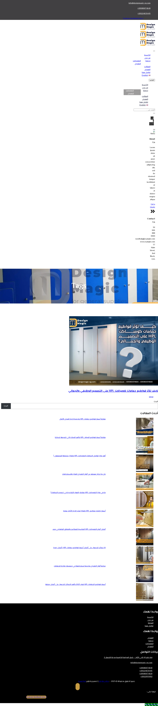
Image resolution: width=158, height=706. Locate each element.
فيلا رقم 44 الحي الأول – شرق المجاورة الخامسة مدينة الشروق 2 (128, 657)
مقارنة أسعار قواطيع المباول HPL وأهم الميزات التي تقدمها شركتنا (80, 437)
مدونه (151, 396)
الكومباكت (137, 61)
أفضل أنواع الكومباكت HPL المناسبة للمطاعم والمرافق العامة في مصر (79, 529)
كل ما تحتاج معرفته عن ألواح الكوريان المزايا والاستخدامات (84, 474)
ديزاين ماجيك (104, 681)
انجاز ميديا (82, 681)
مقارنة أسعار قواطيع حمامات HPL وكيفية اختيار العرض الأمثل (82, 419)
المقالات (147, 66)
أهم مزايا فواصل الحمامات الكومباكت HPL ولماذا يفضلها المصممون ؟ (79, 456)
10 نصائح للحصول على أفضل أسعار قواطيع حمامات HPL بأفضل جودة (79, 547)
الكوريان (138, 64)
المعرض (147, 69)
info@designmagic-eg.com (139, 3)
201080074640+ (143, 8)
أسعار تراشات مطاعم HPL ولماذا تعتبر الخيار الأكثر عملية (84, 511)
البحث (156, 401)
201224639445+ (144, 13)
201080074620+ (145, 673)
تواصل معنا (146, 72)
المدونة (150, 623)
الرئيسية (147, 55)
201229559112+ (146, 676)
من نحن (147, 58)
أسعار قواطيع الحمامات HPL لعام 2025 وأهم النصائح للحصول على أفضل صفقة (75, 584)
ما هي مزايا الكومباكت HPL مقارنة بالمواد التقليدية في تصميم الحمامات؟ (78, 492)
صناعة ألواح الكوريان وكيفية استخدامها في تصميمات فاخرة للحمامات (80, 566)
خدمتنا (147, 61)
